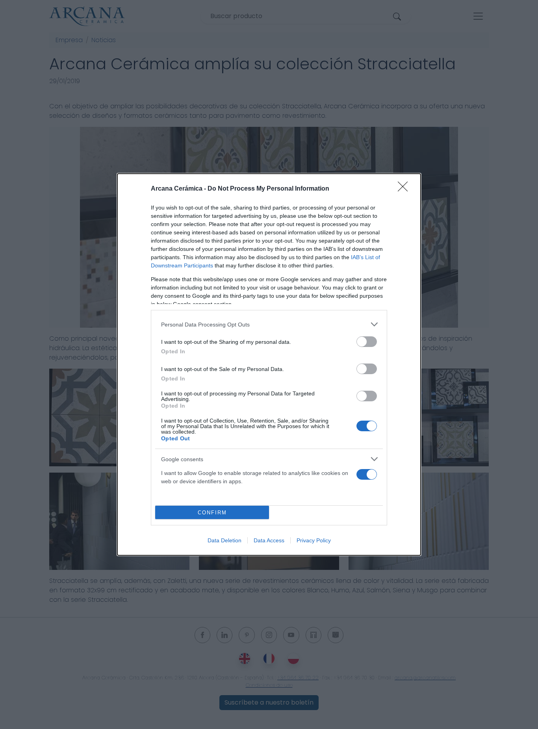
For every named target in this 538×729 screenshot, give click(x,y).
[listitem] (269, 324)
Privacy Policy (314, 540)
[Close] (405, 189)
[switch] (366, 341)
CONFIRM (212, 513)
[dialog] (269, 364)
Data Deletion (224, 540)
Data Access (269, 540)
